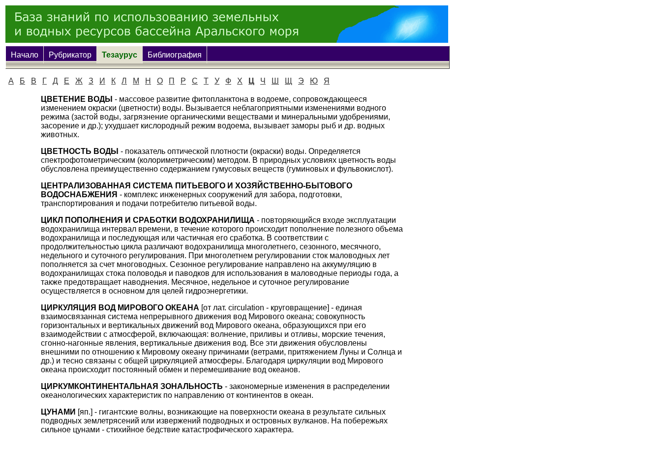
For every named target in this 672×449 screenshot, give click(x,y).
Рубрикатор (70, 55)
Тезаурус (119, 55)
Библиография (175, 55)
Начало (24, 55)
